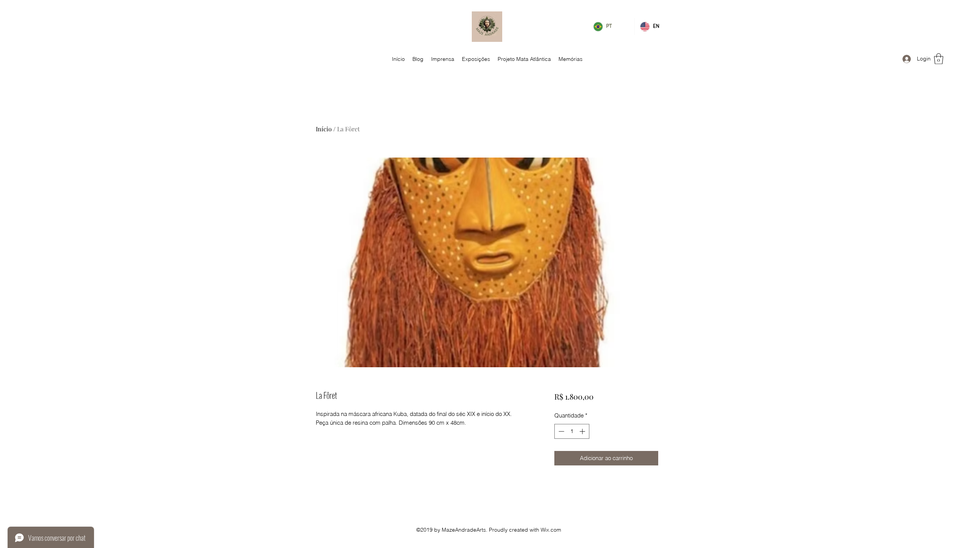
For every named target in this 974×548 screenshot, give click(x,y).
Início (324, 129)
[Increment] (583, 431)
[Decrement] (560, 431)
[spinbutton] (571, 431)
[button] (938, 58)
